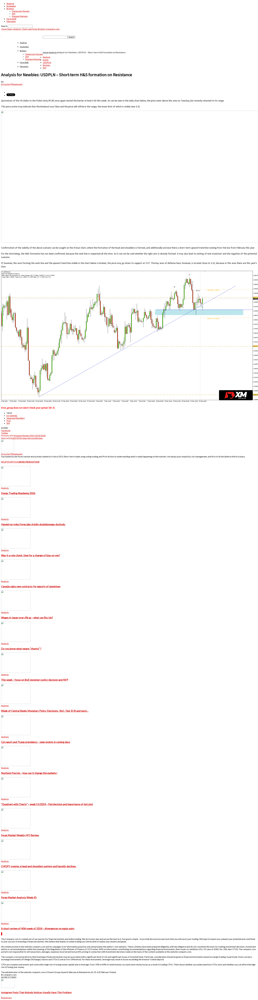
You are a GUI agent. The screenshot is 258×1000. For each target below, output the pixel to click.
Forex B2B (11, 18)
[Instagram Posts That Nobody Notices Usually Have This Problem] (8, 987)
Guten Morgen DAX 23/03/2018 (30, 435)
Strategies (11, 6)
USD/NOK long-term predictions (27, 438)
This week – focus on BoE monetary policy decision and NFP (34, 679)
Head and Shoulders (15, 418)
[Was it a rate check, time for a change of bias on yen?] (15, 547)
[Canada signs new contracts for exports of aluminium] (15, 578)
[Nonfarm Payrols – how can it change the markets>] (15, 765)
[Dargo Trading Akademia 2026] (15, 485)
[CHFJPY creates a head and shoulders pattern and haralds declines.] (15, 858)
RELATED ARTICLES (10, 462)
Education (11, 21)
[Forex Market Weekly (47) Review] (15, 827)
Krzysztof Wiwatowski (11, 84)
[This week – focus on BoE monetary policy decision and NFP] (15, 672)
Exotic (46, 59)
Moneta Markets (20, 16)
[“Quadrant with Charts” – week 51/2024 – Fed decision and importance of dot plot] (15, 796)
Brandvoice (6, 997)
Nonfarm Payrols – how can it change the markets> (29, 773)
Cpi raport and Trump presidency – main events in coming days (35, 742)
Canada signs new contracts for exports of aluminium (30, 586)
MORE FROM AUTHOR (29, 462)
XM (13, 13)
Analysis (10, 3)
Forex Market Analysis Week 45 (19, 897)
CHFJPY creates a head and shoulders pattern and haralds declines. (38, 866)
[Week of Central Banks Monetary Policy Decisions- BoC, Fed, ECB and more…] (15, 703)
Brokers (10, 8)
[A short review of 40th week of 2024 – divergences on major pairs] (15, 921)
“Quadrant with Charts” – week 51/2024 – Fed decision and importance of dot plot (47, 804)
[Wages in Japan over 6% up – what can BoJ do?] (15, 609)
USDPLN (47, 62)
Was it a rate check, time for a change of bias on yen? (30, 555)
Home (46, 52)
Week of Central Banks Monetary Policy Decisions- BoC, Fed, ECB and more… (45, 710)
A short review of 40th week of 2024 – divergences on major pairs (37, 928)
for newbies (11, 415)
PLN (8, 420)
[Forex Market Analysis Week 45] (15, 889)
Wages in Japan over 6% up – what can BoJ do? (27, 617)
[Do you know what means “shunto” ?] (15, 641)
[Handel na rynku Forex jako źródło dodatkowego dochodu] (15, 516)
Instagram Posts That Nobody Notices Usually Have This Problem (36, 992)
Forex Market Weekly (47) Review (20, 835)
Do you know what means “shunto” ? (21, 648)
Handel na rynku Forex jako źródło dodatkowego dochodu (33, 524)
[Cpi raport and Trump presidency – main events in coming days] (15, 734)
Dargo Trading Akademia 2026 (18, 493)
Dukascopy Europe (20, 11)
